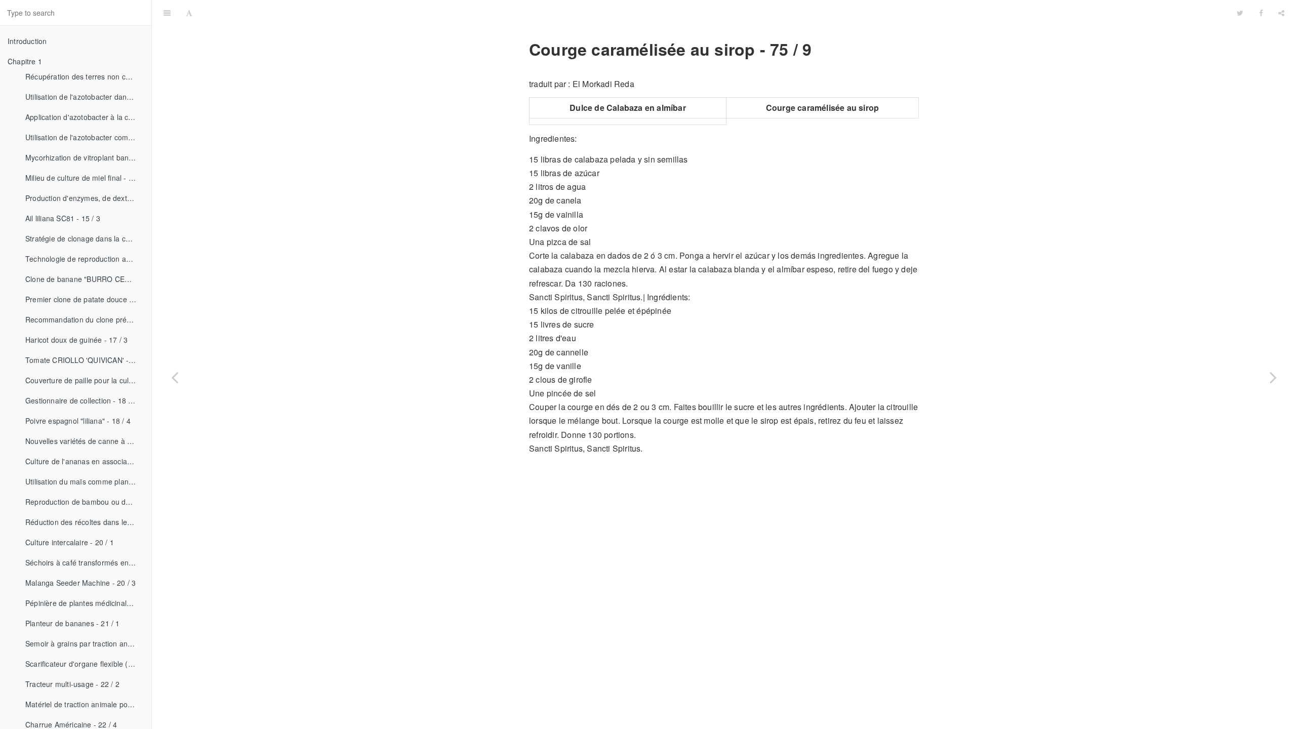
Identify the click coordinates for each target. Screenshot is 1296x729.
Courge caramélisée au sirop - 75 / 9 (715, 12)
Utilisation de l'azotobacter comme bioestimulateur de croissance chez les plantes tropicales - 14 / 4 (84, 137)
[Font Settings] (189, 12)
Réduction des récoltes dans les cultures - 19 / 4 (84, 522)
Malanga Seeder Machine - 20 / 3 (80, 583)
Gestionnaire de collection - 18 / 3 (81, 400)
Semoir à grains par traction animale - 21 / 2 (84, 643)
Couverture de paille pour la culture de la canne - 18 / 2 (84, 380)
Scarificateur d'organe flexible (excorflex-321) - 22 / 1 (84, 664)
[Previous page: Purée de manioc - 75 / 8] (174, 377)
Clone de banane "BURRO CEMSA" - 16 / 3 (84, 279)
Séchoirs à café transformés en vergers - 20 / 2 (84, 562)
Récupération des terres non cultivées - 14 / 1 (84, 76)
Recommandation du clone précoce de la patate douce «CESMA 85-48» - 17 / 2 (84, 319)
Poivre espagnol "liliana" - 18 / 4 (78, 421)
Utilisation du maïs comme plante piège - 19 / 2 (84, 481)
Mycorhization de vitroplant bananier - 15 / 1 (84, 157)
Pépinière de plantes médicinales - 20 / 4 (84, 603)
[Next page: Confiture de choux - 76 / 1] (1273, 377)
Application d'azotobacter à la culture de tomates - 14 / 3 (84, 117)
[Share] (1281, 12)
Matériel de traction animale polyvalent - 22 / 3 (84, 704)
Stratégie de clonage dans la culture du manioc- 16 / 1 (84, 238)
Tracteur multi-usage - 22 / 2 (72, 684)
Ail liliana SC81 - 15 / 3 (62, 218)
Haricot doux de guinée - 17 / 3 (76, 340)
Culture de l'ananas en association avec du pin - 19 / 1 (84, 461)
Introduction (27, 41)
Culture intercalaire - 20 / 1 (69, 542)
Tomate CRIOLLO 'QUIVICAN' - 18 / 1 (84, 360)
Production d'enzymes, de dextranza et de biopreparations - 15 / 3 (84, 198)
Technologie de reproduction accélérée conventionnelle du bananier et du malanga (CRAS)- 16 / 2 (84, 259)
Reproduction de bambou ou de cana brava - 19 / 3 (84, 502)
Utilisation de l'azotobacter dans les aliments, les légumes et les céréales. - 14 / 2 (84, 97)
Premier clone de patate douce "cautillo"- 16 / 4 (84, 299)
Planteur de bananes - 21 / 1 (72, 623)
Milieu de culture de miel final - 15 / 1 (84, 178)
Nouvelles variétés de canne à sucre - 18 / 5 (84, 441)
